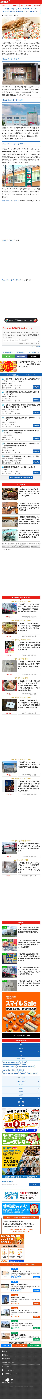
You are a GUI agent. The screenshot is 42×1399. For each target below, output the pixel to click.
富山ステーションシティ (10, 200)
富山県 (16, 15)
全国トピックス (5, 5)
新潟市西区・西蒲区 (8, 1066)
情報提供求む (6, 1358)
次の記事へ (33, 352)
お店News (37, 5)
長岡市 (20, 1070)
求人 (22, 5)
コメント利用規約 (35, 346)
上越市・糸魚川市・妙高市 (10, 1073)
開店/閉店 (28, 5)
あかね (9, 549)
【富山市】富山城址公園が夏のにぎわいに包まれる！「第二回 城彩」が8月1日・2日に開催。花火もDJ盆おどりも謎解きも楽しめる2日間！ (29, 786)
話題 (4, 549)
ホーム (5, 1351)
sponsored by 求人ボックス (28, 375)
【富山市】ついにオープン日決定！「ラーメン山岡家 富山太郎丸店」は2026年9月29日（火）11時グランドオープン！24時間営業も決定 (29, 685)
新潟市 (24, 1063)
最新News (15, 5)
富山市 (23, 1073)
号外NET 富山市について (10, 1374)
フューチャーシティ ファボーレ (13, 280)
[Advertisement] (21, 574)
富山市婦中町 (26, 546)
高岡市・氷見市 (32, 1073)
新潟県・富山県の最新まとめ (11, 1063)
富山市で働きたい (13, 375)
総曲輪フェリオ (7, 240)
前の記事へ (9, 352)
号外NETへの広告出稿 (9, 1362)
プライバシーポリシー (9, 1370)
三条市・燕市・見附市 (9, 1070)
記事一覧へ (21, 352)
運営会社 (5, 1355)
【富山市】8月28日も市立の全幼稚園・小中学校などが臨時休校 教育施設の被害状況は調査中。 (29, 930)
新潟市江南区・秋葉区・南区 (25, 1066)
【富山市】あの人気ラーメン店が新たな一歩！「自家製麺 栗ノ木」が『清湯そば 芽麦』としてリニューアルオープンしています (29, 867)
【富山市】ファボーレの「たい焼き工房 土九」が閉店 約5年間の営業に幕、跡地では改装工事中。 (29, 983)
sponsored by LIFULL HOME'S (27, 1264)
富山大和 (19, 546)
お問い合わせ (6, 1366)
